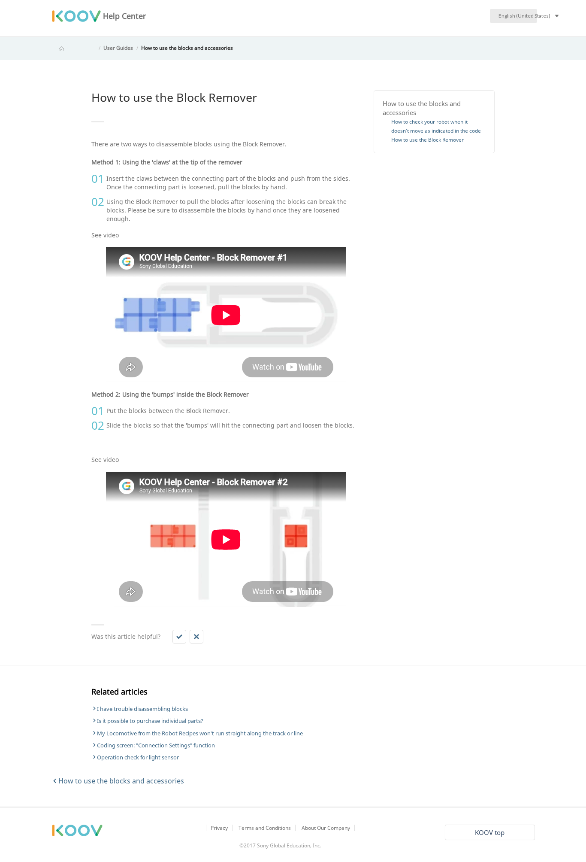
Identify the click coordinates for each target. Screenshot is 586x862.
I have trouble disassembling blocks (142, 709)
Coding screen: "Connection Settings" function (156, 745)
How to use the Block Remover (427, 139)
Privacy (219, 828)
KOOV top (489, 832)
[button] (179, 636)
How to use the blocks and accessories (187, 48)
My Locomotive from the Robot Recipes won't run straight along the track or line (200, 733)
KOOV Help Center (73, 48)
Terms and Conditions (265, 828)
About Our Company (326, 828)
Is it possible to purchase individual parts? (150, 721)
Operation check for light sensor (138, 757)
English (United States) (517, 15)
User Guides (118, 48)
